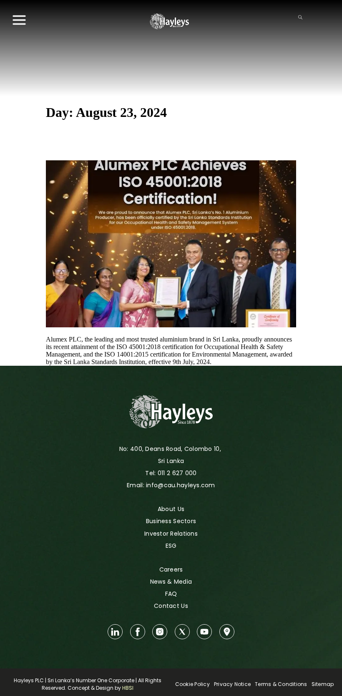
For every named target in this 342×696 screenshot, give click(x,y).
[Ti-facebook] (137, 631)
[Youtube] (204, 631)
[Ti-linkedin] (115, 631)
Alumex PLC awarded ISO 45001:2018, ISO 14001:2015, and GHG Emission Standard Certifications (166, 140)
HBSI (127, 687)
